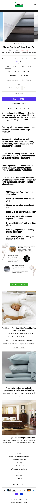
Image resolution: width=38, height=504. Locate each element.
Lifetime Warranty (19, 466)
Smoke (18, 88)
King (9, 71)
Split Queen (26, 71)
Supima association (14, 232)
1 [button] (14, 43)
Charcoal (26, 88)
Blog (19, 472)
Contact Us (19, 478)
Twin (7, 66)
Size (19, 63)
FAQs (19, 453)
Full (23, 66)
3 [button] (18, 43)
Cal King (16, 71)
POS (12, 502)
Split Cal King (24, 75)
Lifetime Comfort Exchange (19, 469)
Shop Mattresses (19, 347)
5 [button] (21, 43)
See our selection (19, 446)
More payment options (19, 103)
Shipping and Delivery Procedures (19, 456)
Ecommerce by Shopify (21, 502)
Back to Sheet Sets (20, 284)
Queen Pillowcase (12, 80)
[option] (19, 27)
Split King (13, 75)
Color (19, 84)
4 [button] (20, 43)
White (10, 88)
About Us (19, 475)
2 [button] (16, 43)
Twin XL (15, 66)
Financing (19, 463)
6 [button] (23, 43)
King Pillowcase (26, 80)
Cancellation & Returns (19, 459)
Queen (30, 66)
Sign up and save (19, 484)
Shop (19, 396)
